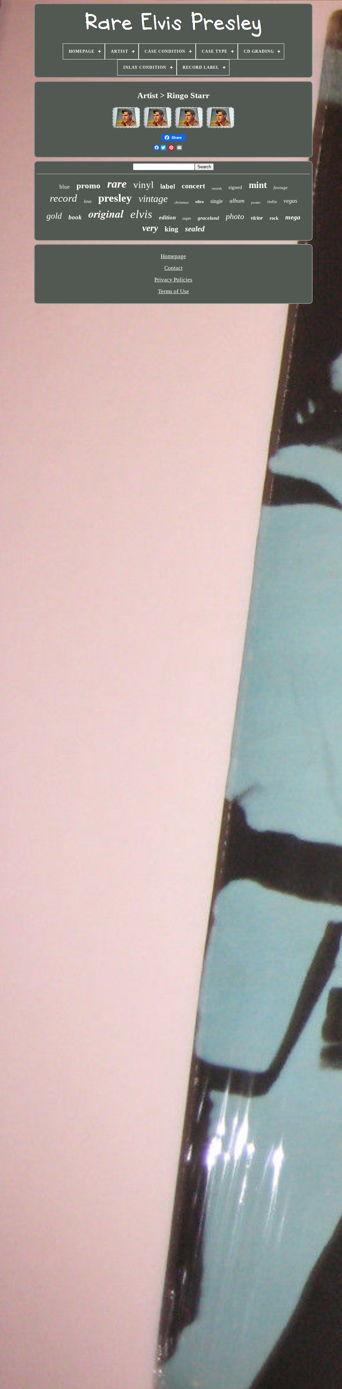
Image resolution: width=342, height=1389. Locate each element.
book (75, 217)
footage (281, 187)
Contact (173, 268)
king (171, 229)
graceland (208, 218)
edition (167, 217)
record (63, 198)
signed (235, 187)
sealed (195, 229)
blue (64, 187)
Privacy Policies (173, 279)
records (217, 188)
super (186, 218)
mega (292, 217)
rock (274, 218)
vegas (290, 200)
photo (235, 216)
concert (193, 186)
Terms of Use (173, 291)
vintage (153, 198)
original (106, 213)
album (236, 200)
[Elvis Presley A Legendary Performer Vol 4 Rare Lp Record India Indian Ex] (126, 127)
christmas (181, 202)
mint (258, 185)
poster (256, 202)
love (88, 201)
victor (257, 218)
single (216, 201)
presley (115, 198)
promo (88, 185)
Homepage (173, 256)
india (272, 201)
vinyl (143, 184)
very (150, 228)
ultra (199, 201)
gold (54, 216)
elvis (141, 214)
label (167, 186)
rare (117, 184)
